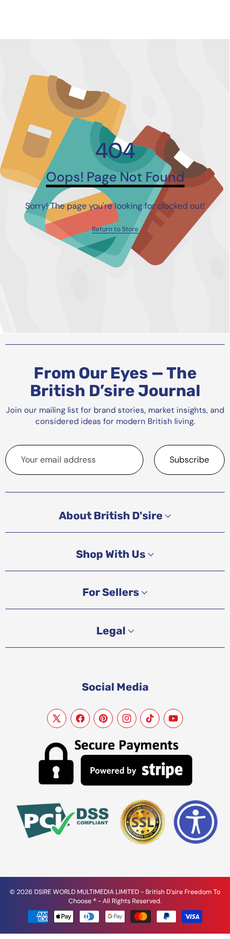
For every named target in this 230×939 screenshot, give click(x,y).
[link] (115, 229)
